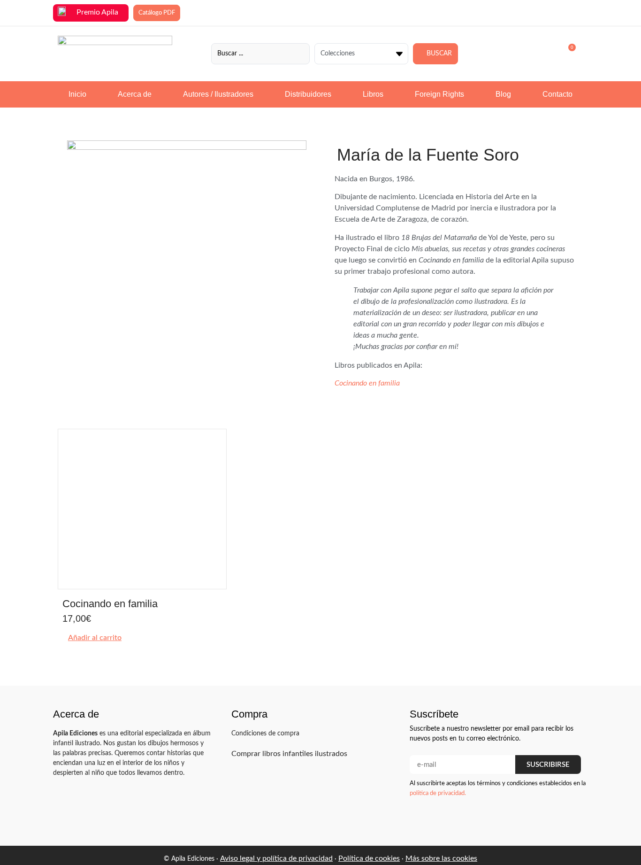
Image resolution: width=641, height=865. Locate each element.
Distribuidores (308, 94)
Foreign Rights (439, 94)
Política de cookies (369, 858)
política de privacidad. (438, 793)
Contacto (557, 94)
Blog (503, 94)
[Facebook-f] (537, 818)
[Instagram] (555, 818)
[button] (92, 637)
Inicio (77, 94)
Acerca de (135, 94)
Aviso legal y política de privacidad (276, 858)
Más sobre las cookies (441, 858)
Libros (373, 94)
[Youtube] (573, 818)
